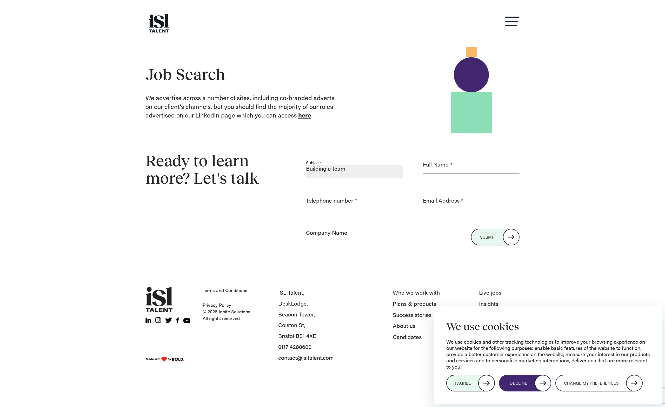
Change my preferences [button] (591, 383)
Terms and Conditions (225, 290)
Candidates (407, 337)
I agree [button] (463, 383)
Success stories (412, 315)
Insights (488, 303)
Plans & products (414, 303)
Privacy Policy (217, 305)
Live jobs (490, 292)
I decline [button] (517, 383)
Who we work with (416, 292)
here (304, 115)
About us (404, 325)
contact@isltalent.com (306, 357)
